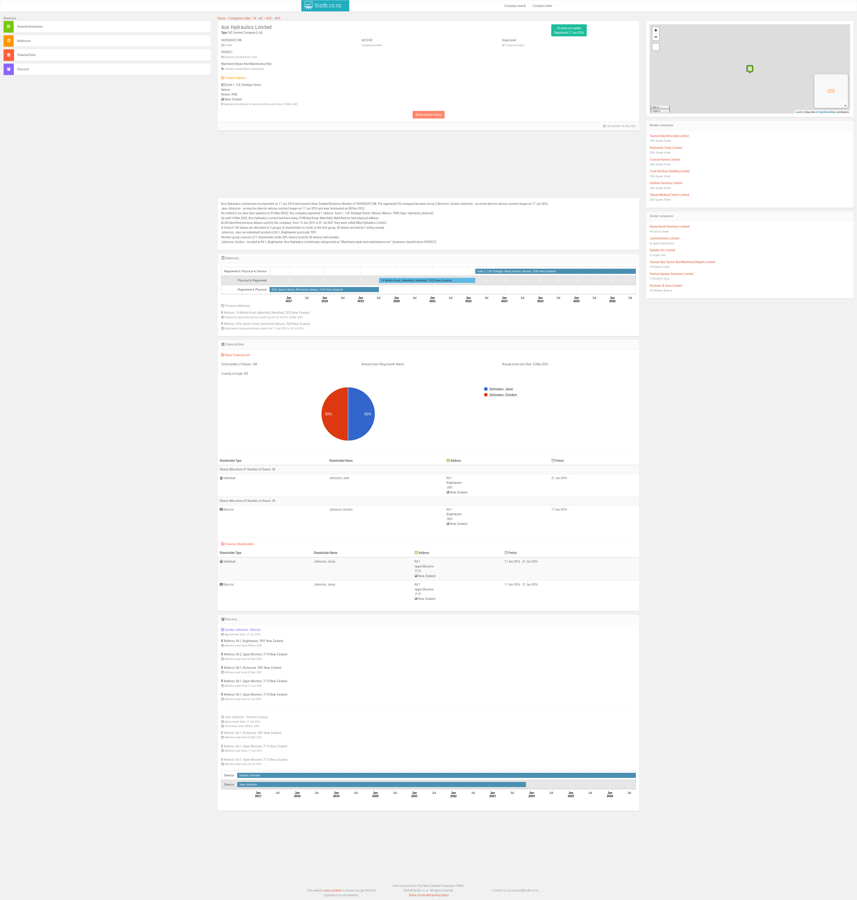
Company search (515, 6)
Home (221, 18)
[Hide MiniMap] (845, 105)
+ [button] (655, 30)
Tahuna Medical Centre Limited (669, 195)
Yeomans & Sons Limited (666, 286)
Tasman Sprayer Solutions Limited (671, 274)
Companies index (240, 18)
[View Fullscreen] (655, 47)
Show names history (429, 114)
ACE (269, 18)
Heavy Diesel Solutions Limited (669, 226)
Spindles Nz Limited (662, 250)
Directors (23, 69)
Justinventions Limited (664, 238)
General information (30, 27)
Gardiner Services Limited (666, 183)
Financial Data (26, 55)
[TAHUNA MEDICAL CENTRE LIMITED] (749, 69)
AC (261, 18)
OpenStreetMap (826, 112)
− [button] (655, 37)
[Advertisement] (107, 111)
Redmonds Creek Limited (666, 148)
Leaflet (799, 112)
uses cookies (332, 890)
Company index (542, 6)
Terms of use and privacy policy (429, 895)
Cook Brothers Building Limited (670, 171)
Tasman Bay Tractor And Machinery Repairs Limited (682, 262)
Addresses (24, 41)
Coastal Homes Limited (665, 160)
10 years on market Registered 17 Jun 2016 (569, 30)
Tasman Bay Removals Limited (669, 136)
